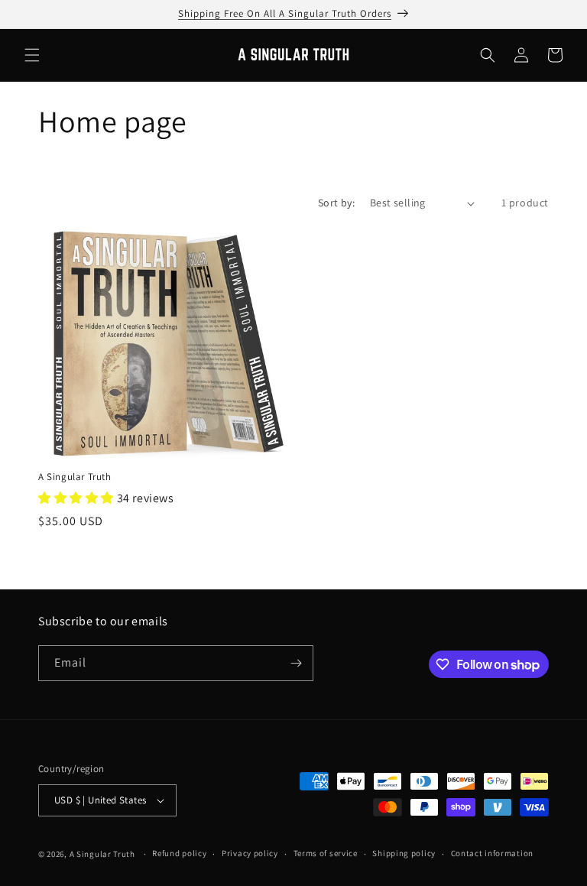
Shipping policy (404, 853)
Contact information (492, 853)
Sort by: (336, 202)
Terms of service (326, 853)
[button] (32, 55)
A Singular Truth (75, 477)
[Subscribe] (296, 663)
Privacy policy (250, 853)
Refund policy (179, 853)
